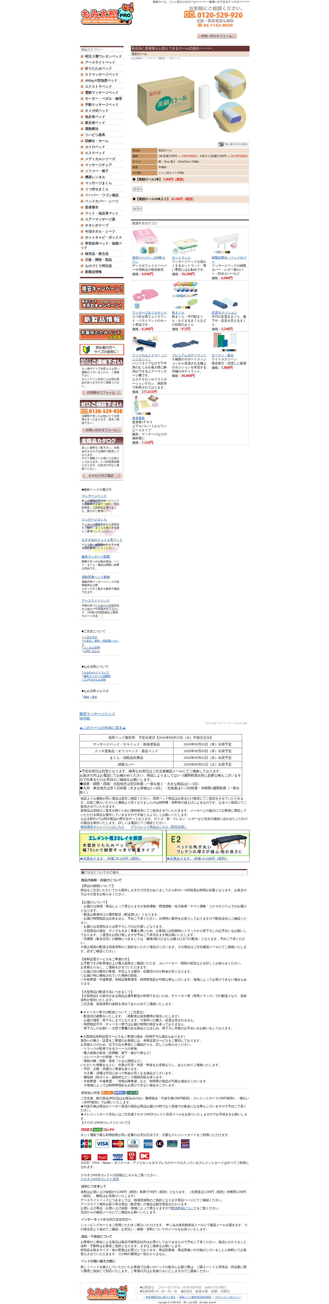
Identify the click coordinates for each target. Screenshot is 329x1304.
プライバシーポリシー (227, 1297)
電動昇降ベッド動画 (96, 577)
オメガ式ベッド (97, 110)
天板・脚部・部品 (98, 260)
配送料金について (184, 1208)
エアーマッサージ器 (100, 219)
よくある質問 (92, 647)
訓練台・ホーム (97, 141)
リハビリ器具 (95, 135)
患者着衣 (91, 207)
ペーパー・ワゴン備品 (102, 195)
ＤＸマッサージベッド (102, 74)
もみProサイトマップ (96, 672)
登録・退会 (90, 696)
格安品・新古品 (97, 253)
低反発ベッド (95, 116)
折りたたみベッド (98, 68)
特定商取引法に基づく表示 (160, 1297)
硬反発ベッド (95, 122)
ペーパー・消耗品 (156, 58)
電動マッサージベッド (102, 92)
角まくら (178, 312)
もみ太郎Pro (137, 58)
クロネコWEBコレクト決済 (100, 1179)
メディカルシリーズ (100, 159)
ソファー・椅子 (97, 171)
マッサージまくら (98, 183)
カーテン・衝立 (223, 355)
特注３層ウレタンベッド (103, 56)
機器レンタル (95, 177)
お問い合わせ (92, 651)
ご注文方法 (90, 637)
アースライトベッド (100, 62)
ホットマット (181, 257)
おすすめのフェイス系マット (102, 540)
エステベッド (95, 153)
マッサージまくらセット (149, 312)
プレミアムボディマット (189, 355)
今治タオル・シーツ (100, 231)
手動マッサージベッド (102, 104)
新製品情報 (93, 272)
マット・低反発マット (102, 213)
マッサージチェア (98, 165)
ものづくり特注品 (98, 266)
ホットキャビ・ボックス (103, 237)
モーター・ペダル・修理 (103, 98)
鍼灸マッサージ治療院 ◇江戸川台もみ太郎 (96, 678)
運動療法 (91, 129)
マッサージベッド (94, 496)
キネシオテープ (97, 225)
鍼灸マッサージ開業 (96, 556)
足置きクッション (224, 312)
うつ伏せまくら (97, 189)
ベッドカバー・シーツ (102, 201)
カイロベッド (95, 147)
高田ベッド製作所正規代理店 (195, 1297)
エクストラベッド (98, 86)
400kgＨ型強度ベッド (101, 80)
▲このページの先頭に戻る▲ (102, 728)
